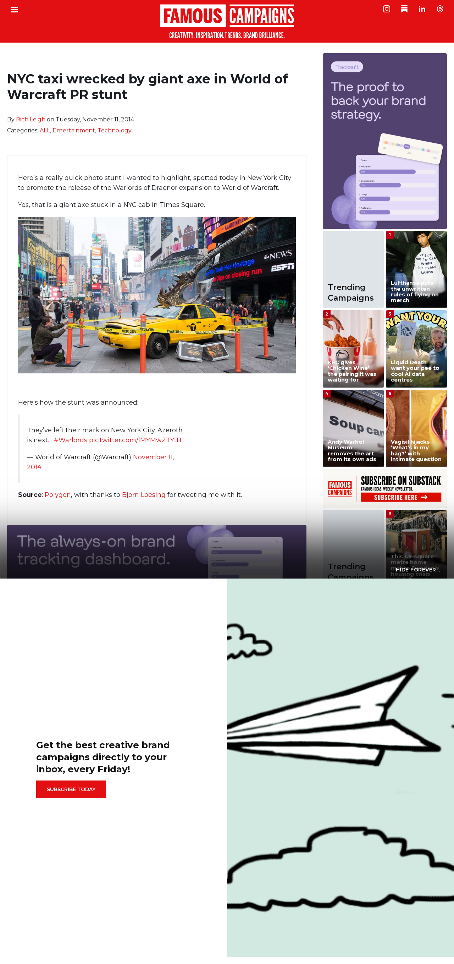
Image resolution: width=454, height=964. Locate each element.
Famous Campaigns (227, 21)
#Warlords (70, 440)
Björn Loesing (144, 495)
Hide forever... (418, 569)
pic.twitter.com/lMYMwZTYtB (135, 440)
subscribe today (71, 789)
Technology (115, 130)
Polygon (58, 495)
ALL (45, 130)
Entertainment (73, 130)
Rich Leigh (30, 119)
